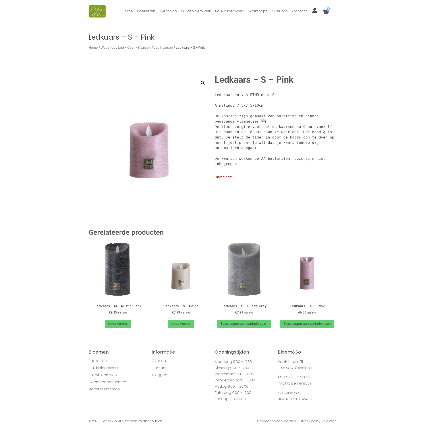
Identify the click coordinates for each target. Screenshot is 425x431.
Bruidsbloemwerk (196, 11)
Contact (299, 11)
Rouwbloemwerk (229, 11)
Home (127, 11)
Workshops (257, 11)
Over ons (280, 11)
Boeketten (146, 11)
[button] (203, 83)
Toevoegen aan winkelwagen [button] (244, 323)
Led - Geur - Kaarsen (134, 48)
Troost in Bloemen (104, 389)
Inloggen (159, 375)
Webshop (168, 11)
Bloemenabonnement (108, 382)
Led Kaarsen (163, 48)
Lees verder (118, 323)
